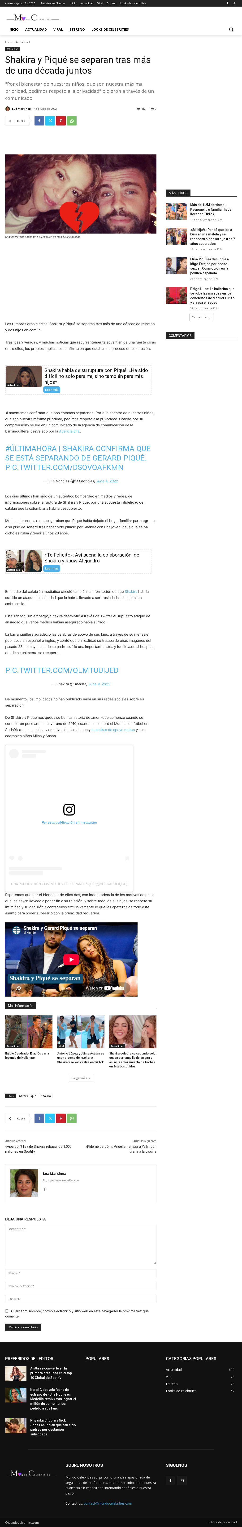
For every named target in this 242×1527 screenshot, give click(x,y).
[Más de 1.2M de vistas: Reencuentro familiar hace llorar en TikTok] (176, 211)
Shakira (131, 591)
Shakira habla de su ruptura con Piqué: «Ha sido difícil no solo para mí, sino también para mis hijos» (96, 376)
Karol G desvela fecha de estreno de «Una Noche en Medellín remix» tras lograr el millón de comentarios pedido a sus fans (53, 1399)
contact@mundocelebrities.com (108, 1503)
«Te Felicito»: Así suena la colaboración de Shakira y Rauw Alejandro (91, 558)
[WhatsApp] (72, 120)
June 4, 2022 (107, 481)
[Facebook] (227, 3)
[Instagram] (234, 3)
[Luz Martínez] (8, 108)
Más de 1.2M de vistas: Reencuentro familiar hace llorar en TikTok (210, 209)
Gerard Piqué (27, 1096)
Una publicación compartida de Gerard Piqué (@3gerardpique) (69, 884)
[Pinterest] (61, 120)
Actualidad (22, 42)
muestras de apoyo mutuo (113, 729)
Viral (61, 1046)
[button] (231, 29)
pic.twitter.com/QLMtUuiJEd (62, 670)
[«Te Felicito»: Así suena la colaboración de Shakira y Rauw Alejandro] (24, 561)
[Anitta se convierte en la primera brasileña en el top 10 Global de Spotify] (15, 1373)
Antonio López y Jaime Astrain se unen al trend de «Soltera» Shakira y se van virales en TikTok (80, 1058)
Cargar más (79, 1078)
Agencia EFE (69, 431)
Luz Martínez (21, 108)
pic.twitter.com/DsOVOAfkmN (64, 467)
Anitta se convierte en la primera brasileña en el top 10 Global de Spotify (51, 1372)
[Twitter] (50, 120)
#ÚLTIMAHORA (31, 448)
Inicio (8, 42)
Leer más (51, 390)
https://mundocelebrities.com (61, 1180)
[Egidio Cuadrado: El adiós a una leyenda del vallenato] (28, 1031)
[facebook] (45, 1188)
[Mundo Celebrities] (33, 17)
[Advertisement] (80, 143)
